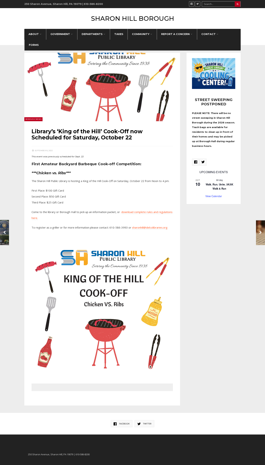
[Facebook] (191, 4)
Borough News (33, 119)
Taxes (118, 34)
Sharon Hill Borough (132, 18)
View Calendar (213, 196)
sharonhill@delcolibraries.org (149, 227)
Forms (34, 45)
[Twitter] (197, 4)
